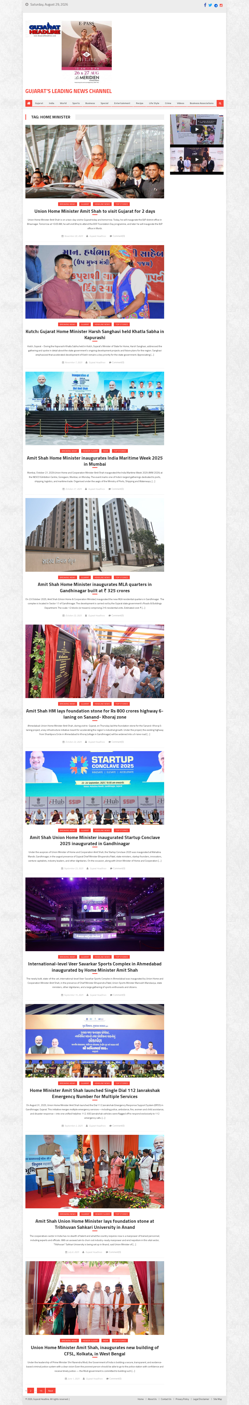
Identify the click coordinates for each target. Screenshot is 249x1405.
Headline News (102, 204)
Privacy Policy (182, 1399)
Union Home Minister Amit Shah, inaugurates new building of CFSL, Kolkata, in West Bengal (95, 1350)
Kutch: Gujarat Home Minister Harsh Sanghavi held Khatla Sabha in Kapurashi (95, 334)
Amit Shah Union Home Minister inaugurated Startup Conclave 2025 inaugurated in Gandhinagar (95, 840)
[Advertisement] (173, 47)
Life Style (154, 103)
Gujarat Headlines (97, 236)
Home (141, 1399)
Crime (168, 103)
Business (90, 103)
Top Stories (122, 204)
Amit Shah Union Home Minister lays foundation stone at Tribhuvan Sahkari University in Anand (94, 1224)
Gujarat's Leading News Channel (68, 91)
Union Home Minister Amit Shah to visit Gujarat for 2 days (94, 211)
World (63, 103)
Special (104, 103)
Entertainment (122, 103)
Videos (180, 103)
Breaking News (67, 204)
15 (41, 1390)
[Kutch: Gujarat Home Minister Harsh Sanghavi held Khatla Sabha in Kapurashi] (94, 282)
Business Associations (201, 103)
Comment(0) (119, 236)
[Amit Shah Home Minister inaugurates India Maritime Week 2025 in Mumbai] (94, 408)
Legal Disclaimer (201, 1399)
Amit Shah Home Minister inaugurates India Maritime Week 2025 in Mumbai (95, 461)
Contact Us (166, 1399)
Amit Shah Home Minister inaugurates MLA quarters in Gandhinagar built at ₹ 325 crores (95, 587)
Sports (76, 103)
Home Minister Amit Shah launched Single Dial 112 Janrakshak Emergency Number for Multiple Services (95, 1093)
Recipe (139, 103)
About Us (152, 1399)
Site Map (217, 1399)
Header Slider (90, 450)
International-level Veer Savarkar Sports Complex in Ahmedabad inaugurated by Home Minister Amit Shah (95, 967)
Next (50, 1390)
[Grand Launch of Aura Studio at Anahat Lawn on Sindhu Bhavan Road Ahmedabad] (197, 129)
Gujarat (39, 103)
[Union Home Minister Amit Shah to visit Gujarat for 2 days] (94, 162)
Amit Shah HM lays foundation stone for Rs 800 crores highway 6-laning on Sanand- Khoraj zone (94, 714)
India (51, 103)
